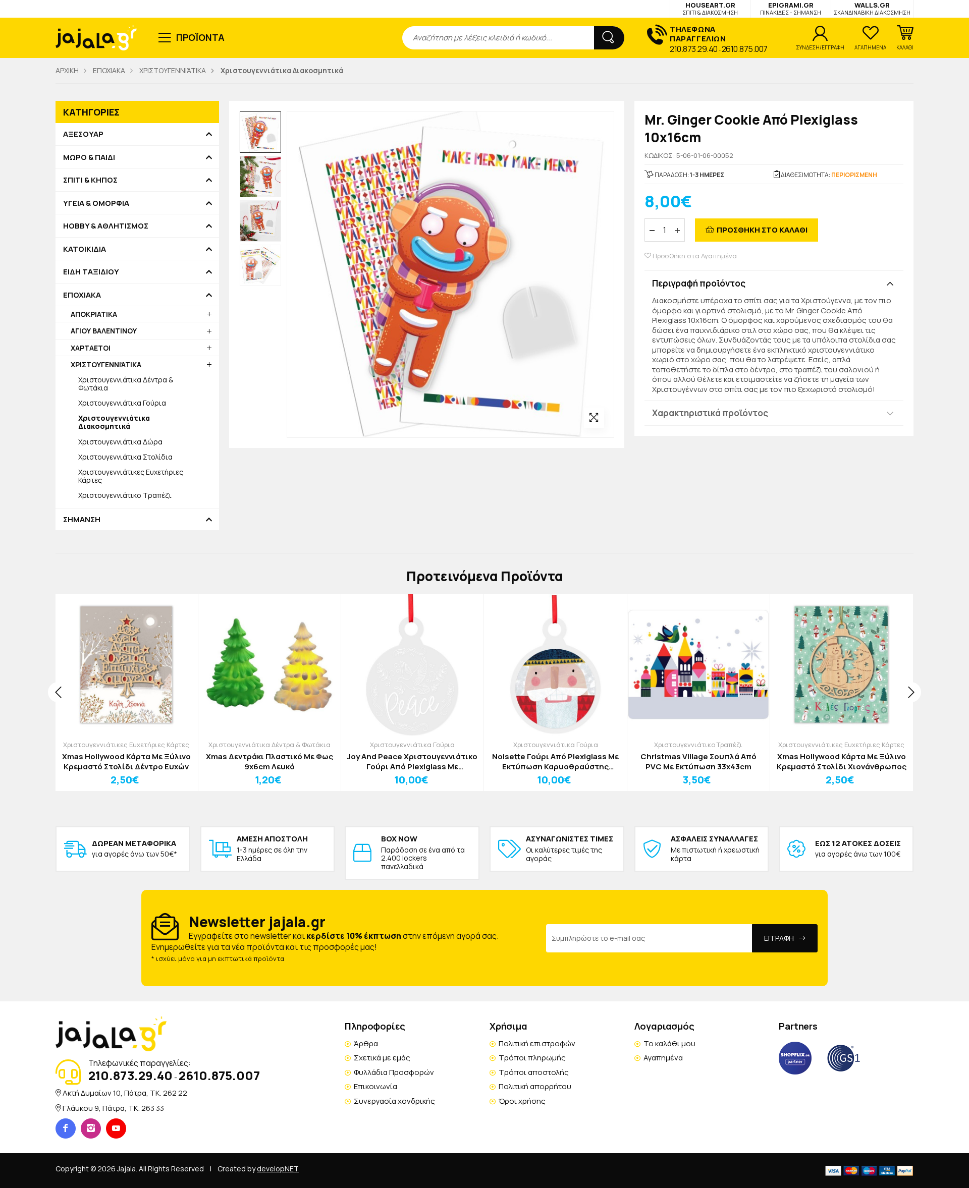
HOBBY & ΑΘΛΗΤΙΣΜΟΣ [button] (105, 226)
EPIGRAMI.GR (790, 8)
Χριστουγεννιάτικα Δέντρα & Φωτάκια (125, 383)
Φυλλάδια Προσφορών (394, 1072)
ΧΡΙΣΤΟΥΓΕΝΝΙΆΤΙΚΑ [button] (106, 364)
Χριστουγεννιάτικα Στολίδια (125, 457)
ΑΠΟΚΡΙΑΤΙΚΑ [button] (94, 314)
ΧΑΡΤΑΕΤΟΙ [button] (91, 348)
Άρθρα (366, 1043)
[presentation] (58, 692)
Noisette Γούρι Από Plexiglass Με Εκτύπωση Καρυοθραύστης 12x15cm (555, 761)
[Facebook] (66, 1128)
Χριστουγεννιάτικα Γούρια (122, 403)
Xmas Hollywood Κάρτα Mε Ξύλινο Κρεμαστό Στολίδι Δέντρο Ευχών (126, 761)
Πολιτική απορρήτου (535, 1086)
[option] (260, 132)
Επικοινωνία (375, 1086)
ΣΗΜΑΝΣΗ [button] (81, 520)
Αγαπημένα (663, 1057)
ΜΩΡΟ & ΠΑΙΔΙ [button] (89, 157)
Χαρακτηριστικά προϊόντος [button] (710, 413)
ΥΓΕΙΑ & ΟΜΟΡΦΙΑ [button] (96, 203)
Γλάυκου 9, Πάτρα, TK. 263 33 (113, 1108)
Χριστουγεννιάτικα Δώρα (120, 441)
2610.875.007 (745, 48)
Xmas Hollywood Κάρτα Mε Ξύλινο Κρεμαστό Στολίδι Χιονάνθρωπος (841, 761)
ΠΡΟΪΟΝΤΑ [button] (200, 37)
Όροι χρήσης (522, 1101)
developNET (278, 1168)
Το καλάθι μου (669, 1043)
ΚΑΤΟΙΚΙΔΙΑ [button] (84, 249)
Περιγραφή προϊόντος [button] (698, 283)
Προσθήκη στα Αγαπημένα (694, 256)
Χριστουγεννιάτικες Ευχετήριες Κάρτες (130, 476)
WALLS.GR (872, 8)
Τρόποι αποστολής (534, 1072)
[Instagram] (91, 1128)
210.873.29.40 (694, 48)
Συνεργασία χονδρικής (394, 1101)
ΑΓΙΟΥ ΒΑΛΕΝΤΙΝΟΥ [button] (104, 330)
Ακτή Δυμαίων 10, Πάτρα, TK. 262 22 (125, 1093)
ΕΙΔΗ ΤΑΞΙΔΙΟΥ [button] (91, 272)
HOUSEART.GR (710, 8)
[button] (904, 37)
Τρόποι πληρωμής (532, 1057)
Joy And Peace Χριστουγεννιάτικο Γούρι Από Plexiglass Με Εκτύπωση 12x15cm (412, 761)
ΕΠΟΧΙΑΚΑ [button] (82, 295)
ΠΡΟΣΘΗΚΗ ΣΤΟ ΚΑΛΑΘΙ (762, 229)
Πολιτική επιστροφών (537, 1043)
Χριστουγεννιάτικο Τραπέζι (125, 495)
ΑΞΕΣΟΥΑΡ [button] (83, 134)
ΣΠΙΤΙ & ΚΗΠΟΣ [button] (90, 180)
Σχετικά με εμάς (382, 1057)
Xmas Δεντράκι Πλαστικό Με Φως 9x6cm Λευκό (269, 761)
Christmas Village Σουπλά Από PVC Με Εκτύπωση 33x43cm (698, 761)
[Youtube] (116, 1128)
